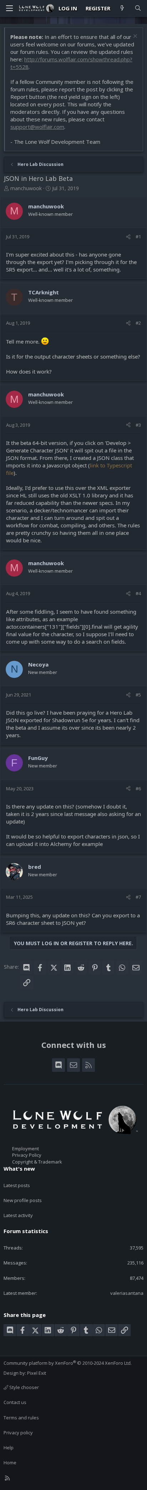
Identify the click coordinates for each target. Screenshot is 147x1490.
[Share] (128, 236)
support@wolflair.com (37, 126)
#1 (138, 236)
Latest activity (18, 1215)
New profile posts (23, 1200)
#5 (138, 694)
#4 (138, 593)
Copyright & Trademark (37, 1162)
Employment (25, 1148)
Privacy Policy (26, 1155)
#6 (138, 788)
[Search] (138, 8)
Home (10, 1462)
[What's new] (122, 8)
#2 (138, 323)
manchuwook (26, 188)
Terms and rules (21, 1417)
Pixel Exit (36, 1373)
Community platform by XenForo (68, 1363)
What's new (19, 1168)
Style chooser (23, 1387)
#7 (138, 897)
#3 (138, 425)
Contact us (15, 1402)
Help (9, 1447)
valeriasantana (126, 1293)
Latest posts (17, 1185)
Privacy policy (18, 1432)
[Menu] (9, 8)
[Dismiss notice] (134, 37)
